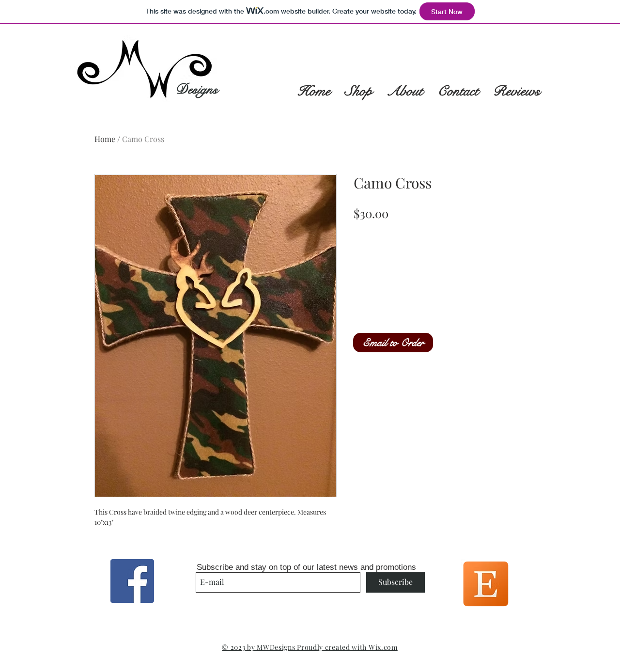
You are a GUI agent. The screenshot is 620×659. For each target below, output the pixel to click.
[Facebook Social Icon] (132, 581)
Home (104, 139)
